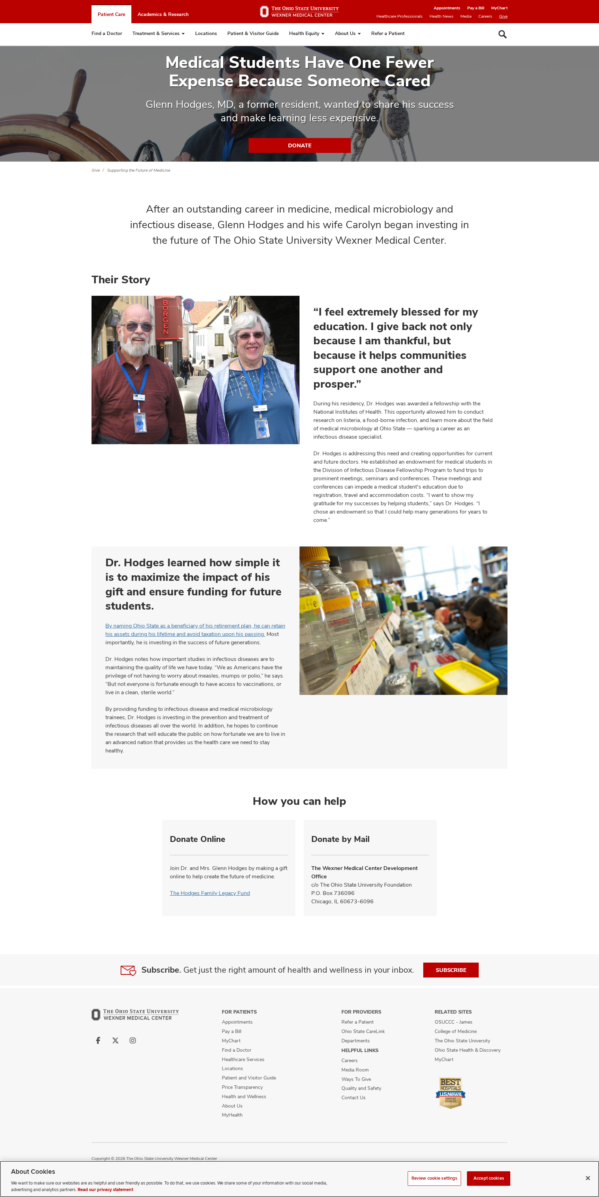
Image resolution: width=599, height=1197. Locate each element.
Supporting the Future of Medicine (138, 170)
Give (503, 16)
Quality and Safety (361, 1088)
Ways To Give (356, 1079)
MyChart (499, 8)
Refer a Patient (388, 33)
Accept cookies (489, 1178)
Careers (485, 16)
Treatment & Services (156, 33)
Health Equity (304, 33)
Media (465, 16)
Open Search (502, 34)
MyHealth (232, 1115)
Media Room (355, 1070)
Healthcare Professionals (399, 16)
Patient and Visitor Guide (249, 1078)
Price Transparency (242, 1087)
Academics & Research (163, 14)
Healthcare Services (243, 1059)
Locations (206, 33)
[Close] (588, 1178)
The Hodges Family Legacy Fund (210, 893)
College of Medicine (456, 1031)
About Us (345, 33)
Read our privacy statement (105, 1189)
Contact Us (353, 1097)
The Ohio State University (462, 1040)
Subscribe (451, 970)
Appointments (447, 8)
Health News (441, 16)
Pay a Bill (475, 8)
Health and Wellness (244, 1096)
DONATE (299, 145)
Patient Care (111, 14)
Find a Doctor (107, 33)
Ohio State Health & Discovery (468, 1050)
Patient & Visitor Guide (253, 33)
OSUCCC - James (453, 1022)
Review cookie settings (434, 1178)
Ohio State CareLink (363, 1031)
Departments (355, 1040)
